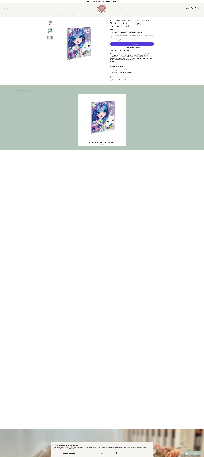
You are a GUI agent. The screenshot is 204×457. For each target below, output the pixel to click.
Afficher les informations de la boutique (122, 72)
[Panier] (199, 8)
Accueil (112, 20)
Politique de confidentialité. (67, 449)
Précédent (54, 43)
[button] (71, 15)
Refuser (133, 453)
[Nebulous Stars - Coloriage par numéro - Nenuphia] (102, 117)
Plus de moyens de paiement (132, 47)
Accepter (101, 453)
